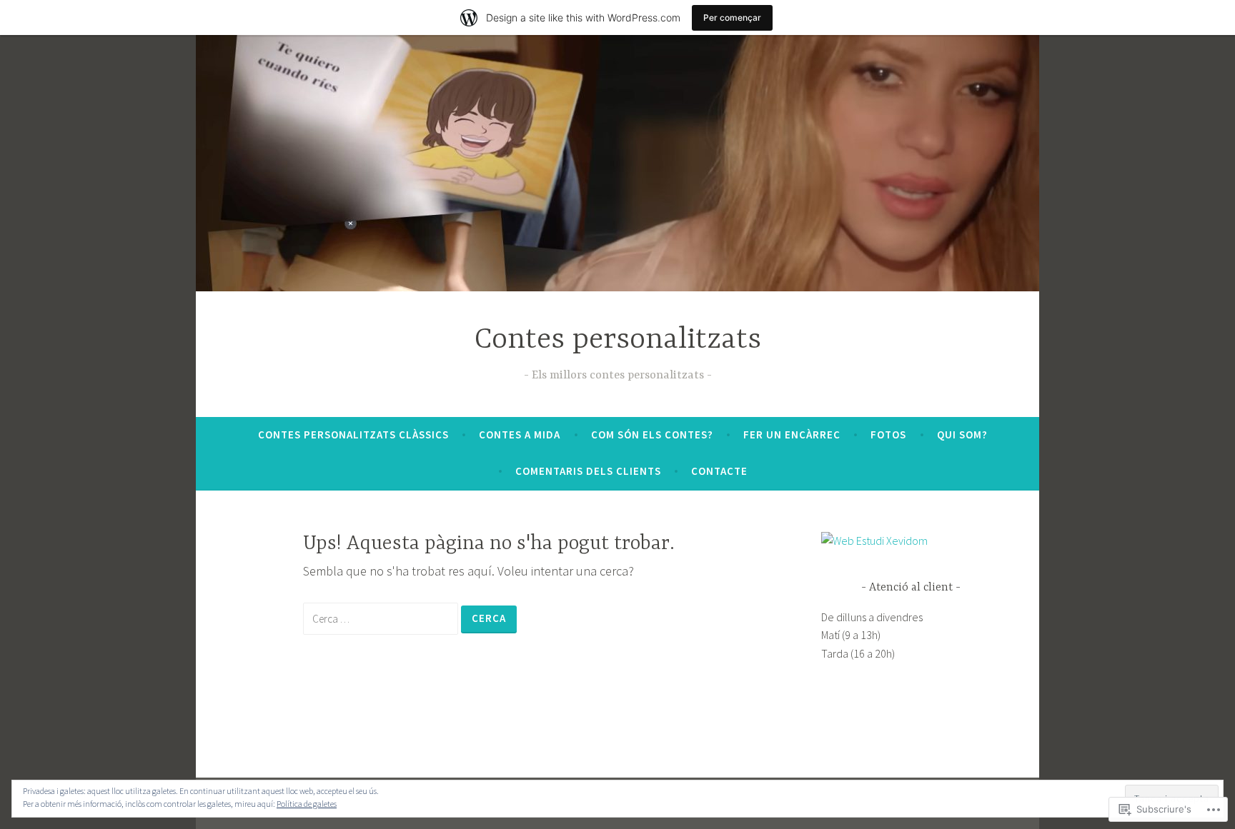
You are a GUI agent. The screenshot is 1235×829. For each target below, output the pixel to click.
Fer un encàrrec (791, 434)
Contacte (719, 471)
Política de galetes (307, 803)
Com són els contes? (652, 434)
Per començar (732, 17)
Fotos (888, 434)
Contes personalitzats (618, 340)
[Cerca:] (382, 618)
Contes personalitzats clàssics (353, 434)
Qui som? (962, 434)
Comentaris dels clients (588, 471)
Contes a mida (519, 434)
